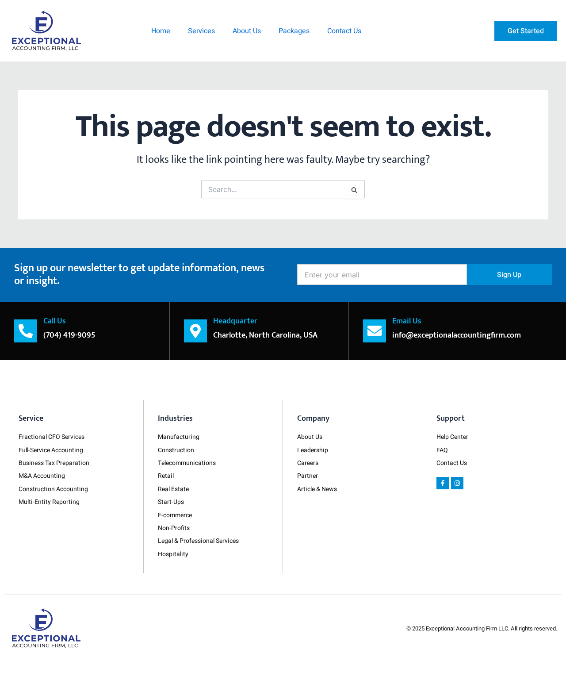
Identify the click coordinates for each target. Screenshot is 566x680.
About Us (247, 31)
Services (201, 31)
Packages (294, 31)
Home (160, 31)
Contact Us (344, 31)
